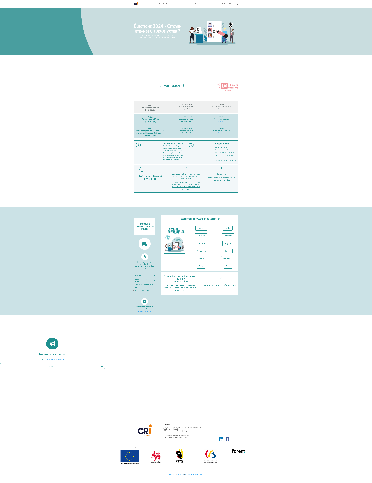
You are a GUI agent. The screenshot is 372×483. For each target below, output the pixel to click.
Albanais (201, 235)
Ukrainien (227, 258)
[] (221, 281)
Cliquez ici (227, 90)
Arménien (201, 251)
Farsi (201, 266)
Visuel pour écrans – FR (144, 290)
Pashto (201, 258)
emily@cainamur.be (144, 311)
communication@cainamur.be (55, 359)
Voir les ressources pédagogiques (221, 285)
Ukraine (231, 4)
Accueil (161, 4)
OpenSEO (181, 474)
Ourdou (201, 243)
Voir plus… (221, 109)
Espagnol (228, 235)
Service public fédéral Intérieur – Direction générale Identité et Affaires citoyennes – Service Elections (186, 176)
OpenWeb (172, 474)
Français (201, 228)
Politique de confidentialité (194, 474)
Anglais (228, 243)
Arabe (227, 228)
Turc (228, 266)
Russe (227, 251)
